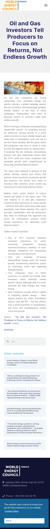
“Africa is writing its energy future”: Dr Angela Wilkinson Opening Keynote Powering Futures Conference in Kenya (23, 378)
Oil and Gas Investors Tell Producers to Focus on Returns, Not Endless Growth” (25, 320)
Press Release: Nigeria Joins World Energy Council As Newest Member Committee (22, 362)
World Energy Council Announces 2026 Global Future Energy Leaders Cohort (24, 444)
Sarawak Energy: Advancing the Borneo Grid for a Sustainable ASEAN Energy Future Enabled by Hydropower (24, 410)
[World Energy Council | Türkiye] (15, 5)
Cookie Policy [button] (12, 511)
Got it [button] (8, 521)
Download (8, 330)
